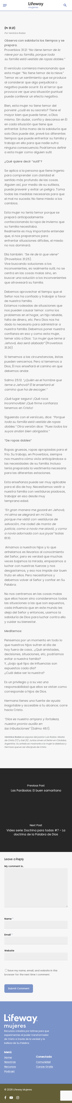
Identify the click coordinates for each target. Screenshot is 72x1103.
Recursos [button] (10, 1066)
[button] (65, 5)
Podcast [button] (9, 1071)
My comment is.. (14, 866)
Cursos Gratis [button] (44, 1066)
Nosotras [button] (10, 1062)
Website (9, 950)
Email (8, 934)
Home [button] (8, 1057)
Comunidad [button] (43, 1062)
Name (8, 918)
